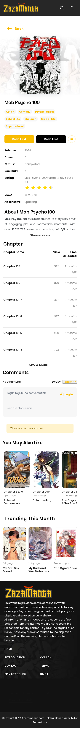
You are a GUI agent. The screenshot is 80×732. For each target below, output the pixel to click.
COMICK (45, 657)
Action (10, 112)
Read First (19, 139)
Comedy (24, 112)
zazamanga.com (34, 718)
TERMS (44, 666)
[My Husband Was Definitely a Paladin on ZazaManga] (40, 543)
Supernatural (15, 126)
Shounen (30, 119)
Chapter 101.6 (12, 316)
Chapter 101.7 (12, 299)
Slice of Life (48, 119)
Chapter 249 (70, 491)
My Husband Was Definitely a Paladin (40, 571)
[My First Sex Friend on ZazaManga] (14, 543)
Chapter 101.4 (12, 349)
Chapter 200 (41, 491)
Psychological (44, 112)
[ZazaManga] (21, 8)
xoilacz (31, 693)
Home (8, 649)
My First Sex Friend (11, 569)
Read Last (51, 139)
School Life (13, 119)
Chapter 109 (11, 266)
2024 (28, 150)
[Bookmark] (72, 139)
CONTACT (11, 666)
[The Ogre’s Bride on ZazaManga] (65, 543)
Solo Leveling (42, 500)
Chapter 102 (11, 283)
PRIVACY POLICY (15, 674)
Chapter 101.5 (12, 333)
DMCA (44, 674)
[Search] (62, 8)
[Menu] (72, 8)
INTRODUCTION (14, 657)
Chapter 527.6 (13, 491)
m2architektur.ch (20, 699)
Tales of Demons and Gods (13, 503)
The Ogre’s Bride (65, 568)
